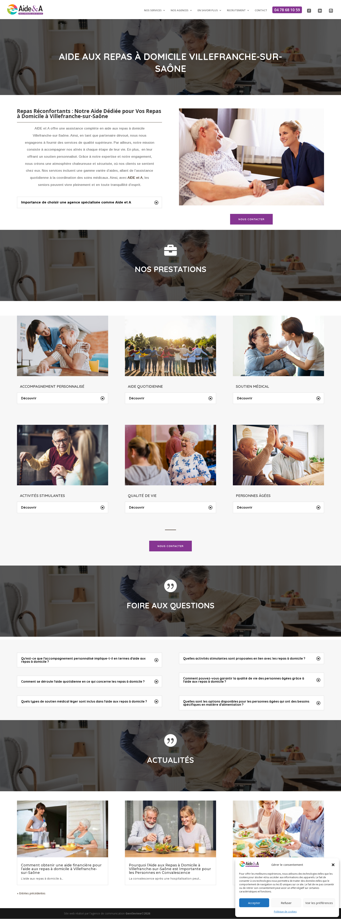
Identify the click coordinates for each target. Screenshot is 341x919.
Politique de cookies (285, 911)
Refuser (286, 903)
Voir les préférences (319, 903)
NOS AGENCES (179, 10)
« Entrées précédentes (31, 893)
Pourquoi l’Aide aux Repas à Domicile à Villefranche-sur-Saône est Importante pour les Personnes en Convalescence (170, 869)
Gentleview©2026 (138, 913)
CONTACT (261, 10)
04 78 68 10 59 (287, 9)
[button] (333, 865)
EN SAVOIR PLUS (208, 10)
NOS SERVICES (153, 10)
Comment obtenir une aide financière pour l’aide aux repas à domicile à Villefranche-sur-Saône (61, 869)
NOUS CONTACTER (251, 219)
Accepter (254, 903)
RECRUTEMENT (236, 10)
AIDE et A (135, 178)
